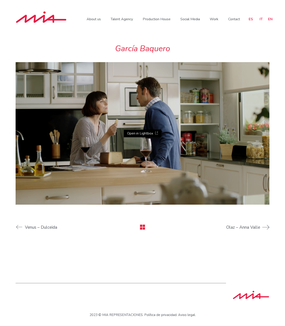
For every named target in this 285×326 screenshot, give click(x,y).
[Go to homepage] (41, 17)
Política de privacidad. (160, 315)
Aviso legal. (187, 315)
